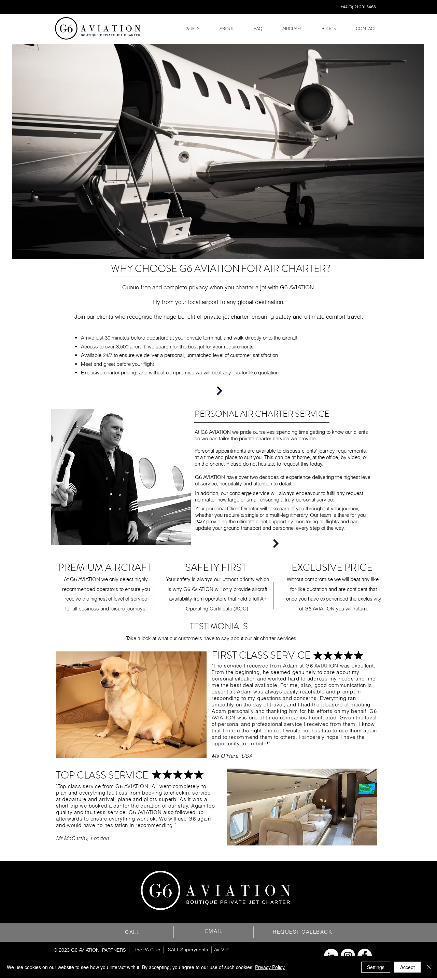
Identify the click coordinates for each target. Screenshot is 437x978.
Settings (375, 967)
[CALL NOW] (220, 391)
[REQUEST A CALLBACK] (276, 543)
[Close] (429, 967)
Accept (407, 967)
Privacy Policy (270, 967)
